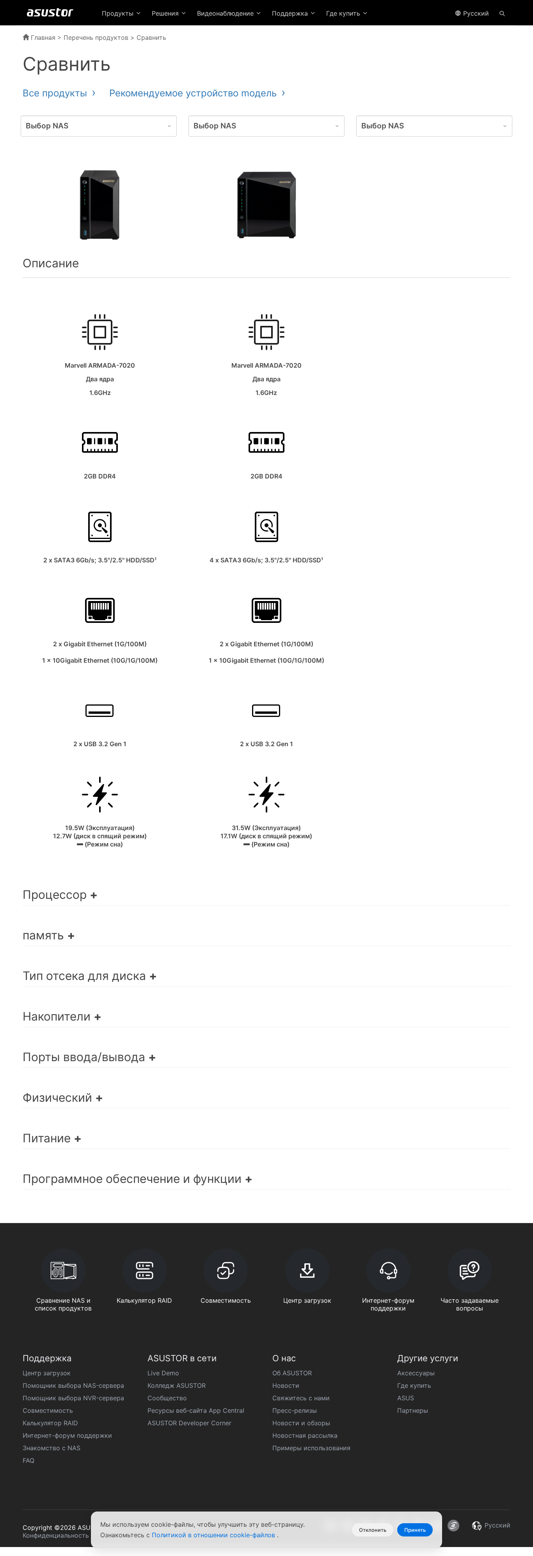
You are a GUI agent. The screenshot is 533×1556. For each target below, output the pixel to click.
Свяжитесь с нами (301, 1398)
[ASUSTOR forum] (453, 1525)
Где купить (414, 1385)
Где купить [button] (344, 13)
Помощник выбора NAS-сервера (73, 1385)
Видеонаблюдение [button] (226, 13)
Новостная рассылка (305, 1435)
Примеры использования (311, 1448)
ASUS (405, 1398)
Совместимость (48, 1410)
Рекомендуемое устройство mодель (194, 93)
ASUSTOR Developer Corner (189, 1423)
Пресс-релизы (294, 1410)
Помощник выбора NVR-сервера (73, 1398)
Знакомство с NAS (51, 1448)
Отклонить (372, 1530)
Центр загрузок (47, 1373)
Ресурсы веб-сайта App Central (195, 1410)
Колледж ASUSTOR (176, 1385)
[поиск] (502, 12)
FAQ (28, 1460)
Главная (42, 37)
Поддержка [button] (291, 13)
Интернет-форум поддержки (67, 1435)
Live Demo (163, 1373)
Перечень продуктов (96, 37)
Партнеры (412, 1410)
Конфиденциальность (56, 1535)
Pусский (475, 13)
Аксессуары (416, 1373)
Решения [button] (166, 13)
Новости (285, 1385)
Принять (415, 1530)
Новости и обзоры (301, 1423)
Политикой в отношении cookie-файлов (214, 1535)
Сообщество (167, 1398)
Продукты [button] (118, 13)
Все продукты (56, 93)
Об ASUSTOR (292, 1373)
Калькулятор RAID (50, 1423)
